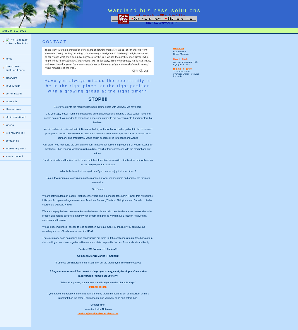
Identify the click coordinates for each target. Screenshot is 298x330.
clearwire (11, 78)
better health (14, 93)
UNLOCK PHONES (182, 69)
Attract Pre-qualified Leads (15, 68)
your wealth (13, 85)
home (9, 58)
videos (10, 125)
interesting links (16, 148)
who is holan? (14, 156)
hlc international (16, 117)
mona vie (11, 101)
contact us (12, 140)
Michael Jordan (98, 287)
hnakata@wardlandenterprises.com (98, 313)
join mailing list (15, 133)
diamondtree (13, 109)
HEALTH (178, 48)
